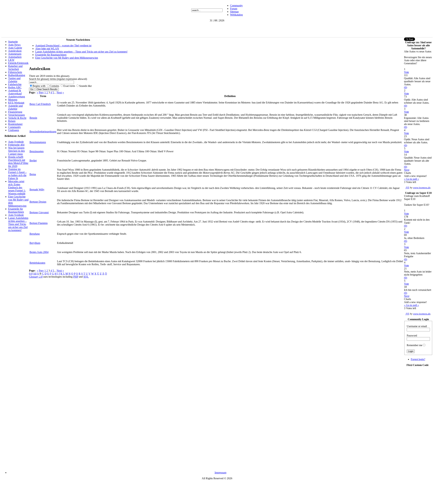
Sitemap (234, 11)
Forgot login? (418, 359)
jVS (407, 187)
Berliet (33, 160)
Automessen (14, 53)
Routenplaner (15, 124)
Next (59, 92)
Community (236, 5)
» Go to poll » (411, 179)
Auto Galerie (15, 47)
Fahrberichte (15, 84)
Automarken (15, 56)
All (34, 273)
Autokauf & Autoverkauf (15, 92)
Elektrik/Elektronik (18, 63)
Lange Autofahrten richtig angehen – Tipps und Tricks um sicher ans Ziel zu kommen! (18, 224)
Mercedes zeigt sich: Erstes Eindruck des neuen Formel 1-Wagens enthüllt (17, 187)
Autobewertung (16, 96)
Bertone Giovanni (39, 212)
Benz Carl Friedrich (40, 104)
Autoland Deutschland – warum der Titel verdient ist (63, 45)
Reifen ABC (15, 87)
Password (412, 335)
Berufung (34, 233)
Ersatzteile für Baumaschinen (16, 210)
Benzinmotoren (37, 142)
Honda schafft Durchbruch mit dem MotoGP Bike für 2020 (18, 162)
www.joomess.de (421, 187)
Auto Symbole (16, 141)
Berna (32, 174)
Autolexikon (15, 50)
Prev (41, 92)
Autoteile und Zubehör (15, 107)
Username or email (417, 326)
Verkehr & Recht (17, 118)
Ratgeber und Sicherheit (15, 68)
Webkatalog (236, 14)
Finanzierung (15, 111)
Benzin (33, 117)
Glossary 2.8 (36, 276)
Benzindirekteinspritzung (42, 131)
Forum (233, 8)
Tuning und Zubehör (14, 80)
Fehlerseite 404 (16, 144)
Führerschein (15, 72)
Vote (406, 72)
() (405, 87)
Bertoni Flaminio (38, 223)
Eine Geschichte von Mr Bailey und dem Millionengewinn (66, 57)
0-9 (31, 273)
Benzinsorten (36, 151)
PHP (75, 276)
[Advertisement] (63, 29)
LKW (11, 60)
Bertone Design (37, 201)
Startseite (13, 41)
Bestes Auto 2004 (38, 252)
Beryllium (34, 242)
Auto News (14, 44)
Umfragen (13, 130)
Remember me (414, 345)
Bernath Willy (36, 189)
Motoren (12, 99)
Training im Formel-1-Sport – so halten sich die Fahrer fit (17, 174)
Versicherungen (16, 114)
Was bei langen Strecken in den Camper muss (16, 150)
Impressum (220, 472)
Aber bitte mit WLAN (47, 48)
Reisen (11, 121)
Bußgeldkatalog (16, 75)
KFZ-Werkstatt (16, 102)
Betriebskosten (37, 262)
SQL (86, 276)
